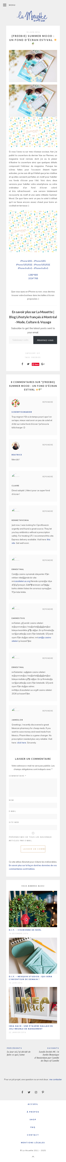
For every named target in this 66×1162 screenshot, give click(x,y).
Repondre (48, 402)
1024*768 (33, 278)
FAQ (33, 1127)
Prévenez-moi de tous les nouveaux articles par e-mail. (30, 839)
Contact (33, 1135)
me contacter (55, 1079)
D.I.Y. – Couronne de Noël (25, 930)
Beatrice (17, 455)
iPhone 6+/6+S (25, 268)
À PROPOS (33, 1112)
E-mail (12, 811)
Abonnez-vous (45, 340)
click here (21, 742)
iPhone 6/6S (26, 261)
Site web (14, 822)
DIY (38, 353)
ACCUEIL (33, 1104)
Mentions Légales (33, 1143)
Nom (11, 800)
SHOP (33, 1119)
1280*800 (33, 275)
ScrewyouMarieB (22, 412)
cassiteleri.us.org (22, 581)
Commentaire (17, 776)
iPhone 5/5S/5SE (24, 264)
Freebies (36, 357)
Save (37, 364)
